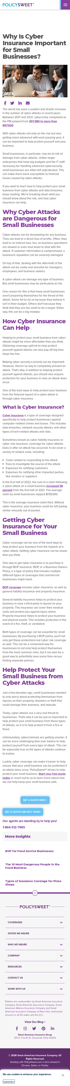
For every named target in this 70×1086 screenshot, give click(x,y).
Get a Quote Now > (35, 800)
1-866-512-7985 (14, 827)
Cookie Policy (8, 1081)
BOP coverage (12, 587)
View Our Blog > (35, 1022)
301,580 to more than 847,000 (30, 123)
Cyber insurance (13, 415)
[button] (62, 1075)
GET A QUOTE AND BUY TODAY (23, 812)
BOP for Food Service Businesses (29, 851)
